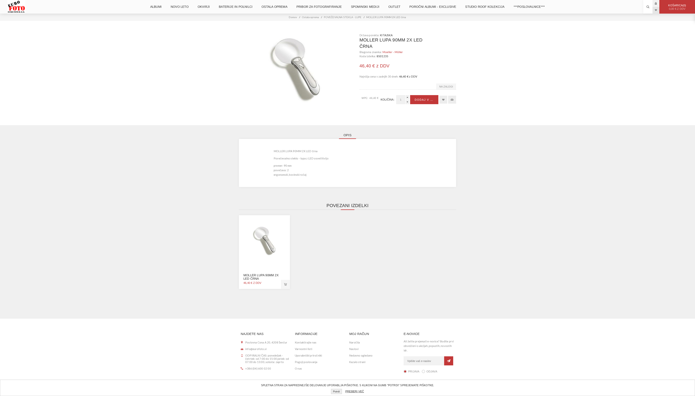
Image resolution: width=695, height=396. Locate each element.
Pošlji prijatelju (452, 100)
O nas (298, 368)
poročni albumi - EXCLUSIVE (432, 7)
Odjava (431, 371)
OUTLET (394, 7)
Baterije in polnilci (235, 7)
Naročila (354, 342)
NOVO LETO (180, 7)
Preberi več (354, 391)
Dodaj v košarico (426, 99)
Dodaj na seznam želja (443, 100)
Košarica (676, 7)
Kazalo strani (357, 362)
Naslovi (354, 349)
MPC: (365, 98)
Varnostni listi (303, 349)
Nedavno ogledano (360, 355)
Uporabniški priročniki (308, 355)
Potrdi (336, 391)
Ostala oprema (274, 7)
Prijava (658, 3)
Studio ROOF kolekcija (484, 7)
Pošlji (448, 360)
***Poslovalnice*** (529, 7)
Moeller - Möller (392, 52)
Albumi (156, 7)
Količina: (387, 99)
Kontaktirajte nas (305, 342)
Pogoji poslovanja (306, 362)
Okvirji (204, 7)
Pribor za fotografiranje (319, 7)
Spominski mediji (365, 7)
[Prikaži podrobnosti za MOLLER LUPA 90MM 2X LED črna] (264, 240)
